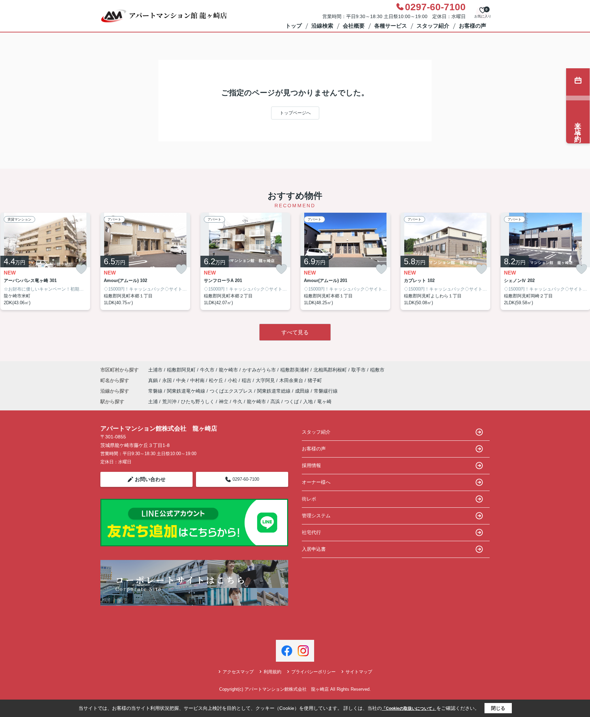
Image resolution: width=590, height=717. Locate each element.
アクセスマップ (238, 671)
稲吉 (247, 380)
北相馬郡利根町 (330, 369)
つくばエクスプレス (232, 391)
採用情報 (311, 465)
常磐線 (156, 391)
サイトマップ (359, 671)
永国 (167, 380)
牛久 (237, 401)
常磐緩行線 (326, 391)
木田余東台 (292, 380)
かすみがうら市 (259, 369)
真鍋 (153, 380)
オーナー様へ (316, 482)
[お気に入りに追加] (81, 269)
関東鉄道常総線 (274, 391)
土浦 (153, 401)
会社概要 (354, 26)
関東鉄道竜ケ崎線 (187, 391)
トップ (293, 26)
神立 (223, 401)
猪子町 (315, 380)
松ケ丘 (217, 380)
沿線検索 (322, 26)
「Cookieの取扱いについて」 (409, 708)
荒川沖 (169, 401)
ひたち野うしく (197, 401)
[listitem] (145, 261)
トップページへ (295, 112)
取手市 (358, 369)
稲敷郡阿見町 (181, 369)
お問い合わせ (150, 479)
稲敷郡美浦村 (294, 369)
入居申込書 (314, 549)
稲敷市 (377, 369)
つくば (291, 401)
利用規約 (272, 671)
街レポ (309, 499)
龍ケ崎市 (228, 369)
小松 (233, 380)
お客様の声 (472, 26)
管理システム (316, 515)
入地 (308, 401)
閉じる (498, 708)
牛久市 (207, 369)
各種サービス (390, 26)
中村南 (198, 380)
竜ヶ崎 (324, 401)
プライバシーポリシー (313, 671)
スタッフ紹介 (433, 26)
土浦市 (155, 369)
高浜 (275, 401)
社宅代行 (311, 532)
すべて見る (295, 332)
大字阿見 (266, 380)
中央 (181, 380)
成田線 (303, 391)
